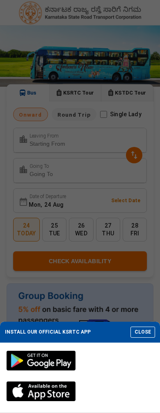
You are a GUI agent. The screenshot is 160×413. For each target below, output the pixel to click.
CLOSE (143, 332)
